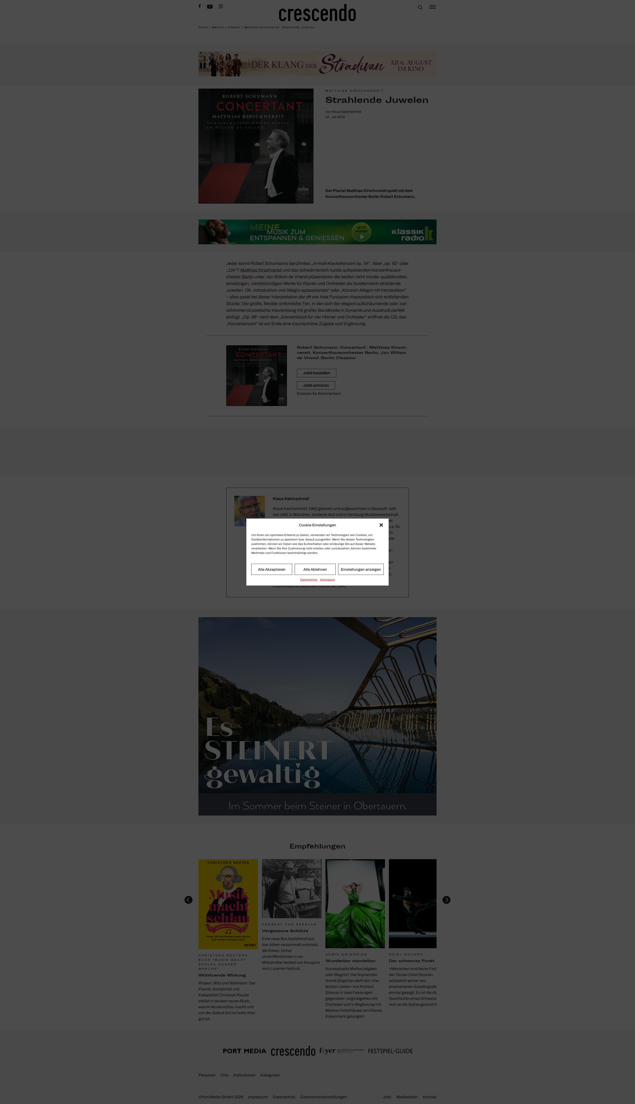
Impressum (327, 579)
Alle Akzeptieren (272, 569)
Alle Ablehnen (315, 569)
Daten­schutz (309, 579)
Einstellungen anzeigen (361, 569)
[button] (381, 525)
